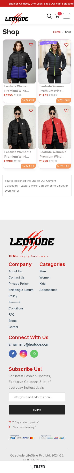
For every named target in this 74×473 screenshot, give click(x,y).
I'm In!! (37, 409)
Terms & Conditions (16, 305)
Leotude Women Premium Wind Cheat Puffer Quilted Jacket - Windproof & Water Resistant (18, 88)
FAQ (11, 314)
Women (44, 277)
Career (13, 327)
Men (42, 271)
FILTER (39, 467)
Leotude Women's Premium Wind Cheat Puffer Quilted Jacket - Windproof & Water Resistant (18, 154)
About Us (15, 271)
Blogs (13, 321)
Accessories (48, 290)
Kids (42, 284)
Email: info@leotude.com (29, 344)
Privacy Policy (19, 284)
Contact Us (17, 277)
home (57, 31)
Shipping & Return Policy (21, 293)
